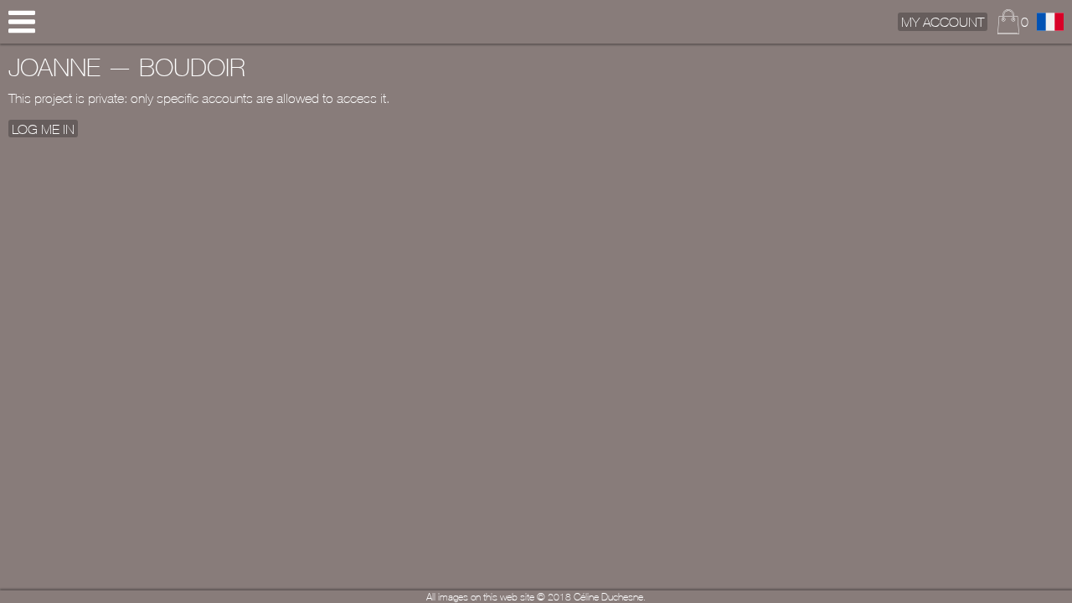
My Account (942, 21)
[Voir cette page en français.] (1050, 21)
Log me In (43, 128)
